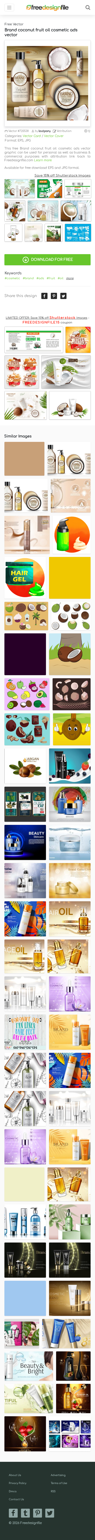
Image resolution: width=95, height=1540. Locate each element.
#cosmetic (12, 278)
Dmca (13, 1491)
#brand (28, 278)
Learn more (43, 160)
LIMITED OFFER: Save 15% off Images (46, 317)
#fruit (51, 278)
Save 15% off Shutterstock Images (62, 175)
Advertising (58, 1475)
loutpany (45, 131)
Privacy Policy (17, 1483)
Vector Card (32, 136)
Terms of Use (59, 1483)
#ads (40, 278)
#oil (60, 278)
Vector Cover (54, 136)
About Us (15, 1475)
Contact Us (16, 1499)
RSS (53, 1491)
